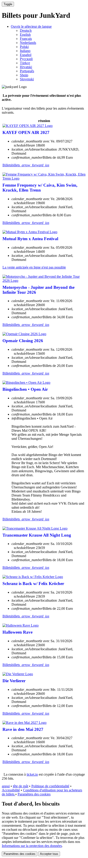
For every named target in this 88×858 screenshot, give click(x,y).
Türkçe (25, 63)
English (25, 34)
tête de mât (20, 786)
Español (25, 55)
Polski (24, 47)
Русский (26, 59)
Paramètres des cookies (34, 794)
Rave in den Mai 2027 (22, 729)
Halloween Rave (17, 632)
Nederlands (28, 43)
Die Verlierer (13, 680)
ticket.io (32, 774)
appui (6, 786)
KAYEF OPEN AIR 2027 (25, 132)
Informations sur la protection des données (32, 846)
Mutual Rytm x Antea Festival (30, 238)
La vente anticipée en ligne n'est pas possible (34, 267)
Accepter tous (49, 854)
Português (27, 71)
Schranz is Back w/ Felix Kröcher (33, 583)
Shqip (24, 75)
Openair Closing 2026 (22, 340)
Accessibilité (11, 790)
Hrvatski (26, 67)
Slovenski (27, 79)
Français (26, 39)
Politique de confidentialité (50, 786)
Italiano (25, 51)
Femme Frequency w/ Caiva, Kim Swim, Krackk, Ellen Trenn (39, 187)
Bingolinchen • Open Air (25, 389)
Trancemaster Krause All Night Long (36, 535)
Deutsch (26, 30)
